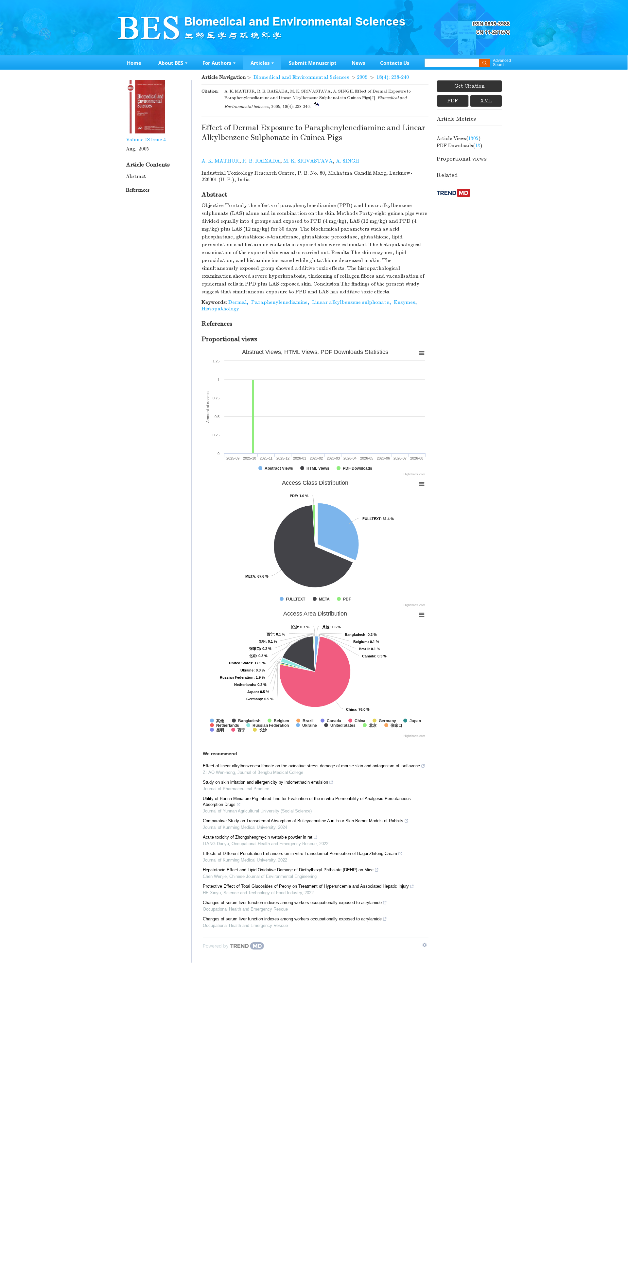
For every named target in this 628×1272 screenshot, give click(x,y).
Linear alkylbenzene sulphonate (350, 302)
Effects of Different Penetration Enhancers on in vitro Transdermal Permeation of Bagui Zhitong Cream (300, 853)
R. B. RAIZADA (261, 161)
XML (486, 101)
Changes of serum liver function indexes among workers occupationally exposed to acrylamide (292, 902)
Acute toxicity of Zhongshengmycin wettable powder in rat (257, 837)
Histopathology (220, 309)
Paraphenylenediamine (279, 302)
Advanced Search (501, 63)
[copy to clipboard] (316, 106)
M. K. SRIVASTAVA (308, 161)
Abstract (136, 176)
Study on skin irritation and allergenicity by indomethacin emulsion (265, 782)
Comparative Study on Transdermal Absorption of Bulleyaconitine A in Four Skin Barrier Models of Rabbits (303, 820)
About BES (170, 63)
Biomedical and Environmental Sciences (301, 77)
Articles (260, 63)
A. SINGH (347, 161)
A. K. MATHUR (220, 161)
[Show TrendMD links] (424, 945)
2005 (362, 77)
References (137, 190)
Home (134, 63)
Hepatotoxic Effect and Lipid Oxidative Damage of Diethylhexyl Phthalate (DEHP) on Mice (288, 869)
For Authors (216, 63)
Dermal (237, 302)
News (358, 63)
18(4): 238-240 (392, 77)
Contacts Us (394, 63)
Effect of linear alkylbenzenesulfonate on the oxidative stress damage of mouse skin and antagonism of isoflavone (311, 765)
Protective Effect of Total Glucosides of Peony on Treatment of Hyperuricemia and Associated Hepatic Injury (306, 886)
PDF (452, 101)
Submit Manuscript (313, 63)
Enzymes (404, 302)
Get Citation (469, 86)
